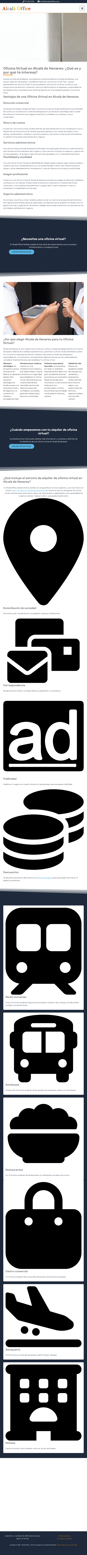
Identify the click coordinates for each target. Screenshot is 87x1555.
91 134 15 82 (29, 1)
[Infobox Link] (44, 958)
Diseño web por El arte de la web (67, 1545)
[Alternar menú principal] (82, 8)
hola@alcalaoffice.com (49, 1)
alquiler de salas (44, 878)
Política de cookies (64, 1536)
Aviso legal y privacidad (64, 1538)
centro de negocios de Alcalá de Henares (28, 490)
